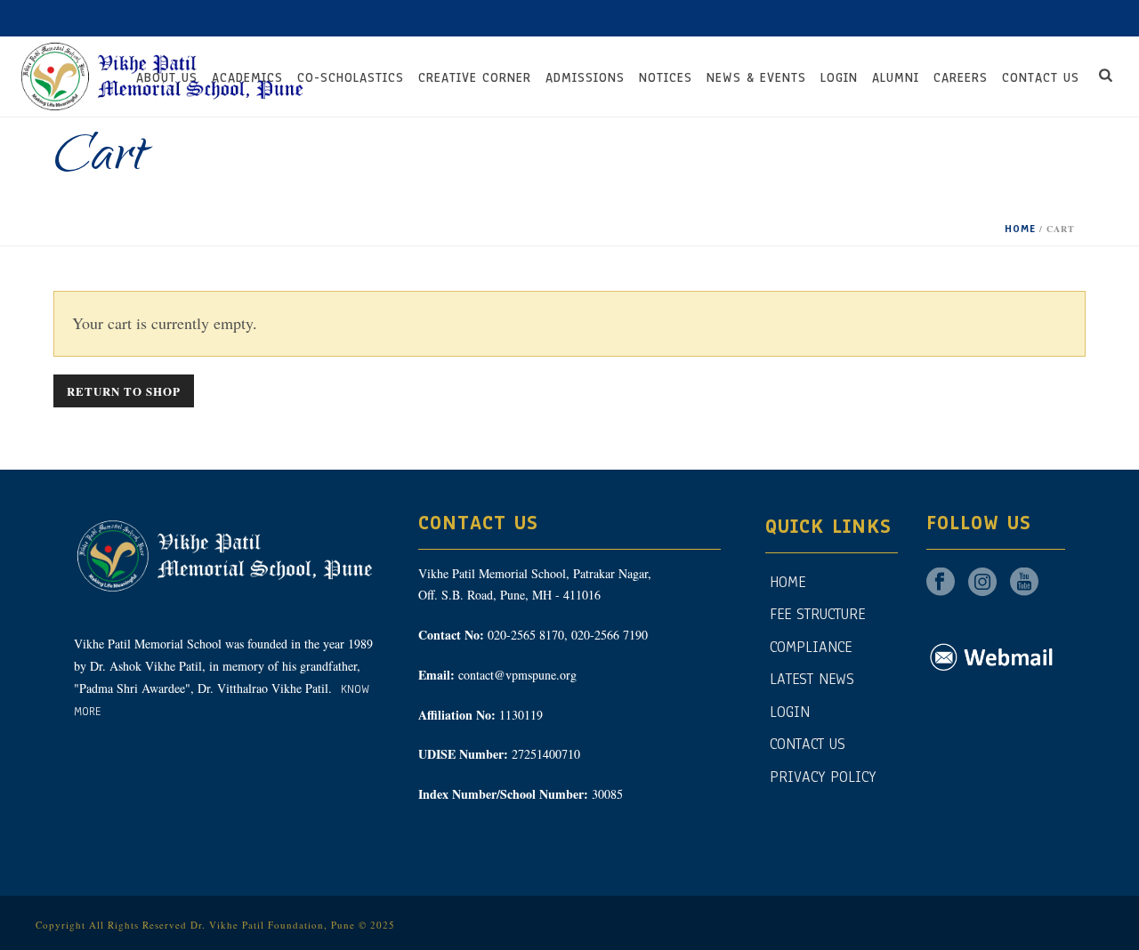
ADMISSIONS (585, 77)
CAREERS (960, 77)
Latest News (812, 679)
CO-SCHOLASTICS (350, 77)
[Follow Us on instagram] (982, 583)
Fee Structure (817, 614)
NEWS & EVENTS (756, 77)
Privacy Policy (823, 777)
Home (1020, 228)
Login (839, 77)
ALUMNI (895, 77)
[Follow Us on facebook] (940, 583)
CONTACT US (1040, 77)
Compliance (811, 647)
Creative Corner (474, 77)
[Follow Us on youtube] (1024, 583)
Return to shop (124, 390)
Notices (665, 77)
